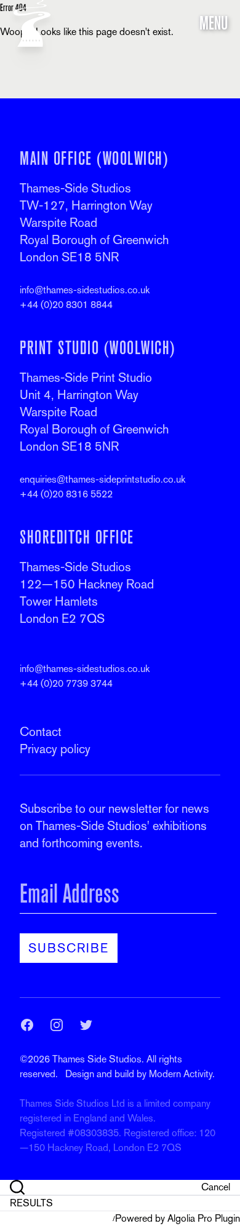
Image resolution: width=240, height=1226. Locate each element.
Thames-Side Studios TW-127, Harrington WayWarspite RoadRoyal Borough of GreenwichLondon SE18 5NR (94, 222)
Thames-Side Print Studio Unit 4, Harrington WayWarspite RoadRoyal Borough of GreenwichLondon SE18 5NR (94, 412)
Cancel (215, 1187)
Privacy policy (55, 749)
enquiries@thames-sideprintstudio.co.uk (102, 479)
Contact (41, 731)
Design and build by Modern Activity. (140, 1074)
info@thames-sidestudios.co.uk (85, 290)
